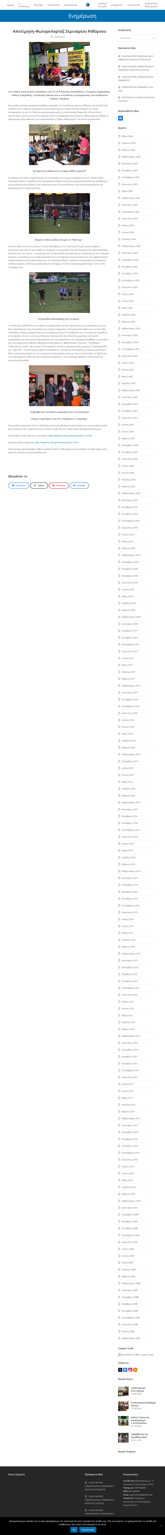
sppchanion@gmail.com (141, 1494)
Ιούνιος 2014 (128, 843)
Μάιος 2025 (127, 191)
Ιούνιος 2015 (128, 774)
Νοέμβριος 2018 (129, 568)
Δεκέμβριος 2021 (130, 404)
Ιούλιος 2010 (128, 1166)
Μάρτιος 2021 (128, 438)
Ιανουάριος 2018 (130, 623)
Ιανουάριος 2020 (130, 500)
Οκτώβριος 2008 (130, 1310)
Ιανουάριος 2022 (130, 397)
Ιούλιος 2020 (128, 465)
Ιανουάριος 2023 (130, 335)
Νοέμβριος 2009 (129, 1221)
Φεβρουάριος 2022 (131, 390)
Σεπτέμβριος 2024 (130, 211)
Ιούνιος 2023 (128, 300)
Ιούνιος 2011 (128, 1091)
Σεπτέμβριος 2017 (130, 644)
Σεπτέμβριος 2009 (130, 1235)
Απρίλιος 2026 (129, 142)
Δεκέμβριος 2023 (130, 259)
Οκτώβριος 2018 (130, 575)
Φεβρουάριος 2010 (131, 1200)
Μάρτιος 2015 (128, 795)
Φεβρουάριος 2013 (131, 953)
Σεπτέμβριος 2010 (130, 1152)
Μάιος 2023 (127, 307)
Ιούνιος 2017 (128, 658)
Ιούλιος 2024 (128, 225)
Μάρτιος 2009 (128, 1276)
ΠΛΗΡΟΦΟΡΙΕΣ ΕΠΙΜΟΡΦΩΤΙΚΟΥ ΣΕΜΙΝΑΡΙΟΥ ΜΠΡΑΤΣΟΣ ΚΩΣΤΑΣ (99, 1500)
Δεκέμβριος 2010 (130, 1132)
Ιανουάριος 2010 (130, 1207)
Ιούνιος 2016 (128, 726)
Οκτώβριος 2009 (130, 1228)
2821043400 (140, 1487)
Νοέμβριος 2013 (129, 891)
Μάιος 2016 (127, 733)
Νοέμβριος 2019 (129, 507)
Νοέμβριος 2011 (129, 1056)
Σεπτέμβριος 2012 (130, 987)
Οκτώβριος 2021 (130, 410)
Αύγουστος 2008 (130, 1324)
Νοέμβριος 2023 (129, 266)
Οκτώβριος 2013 (130, 898)
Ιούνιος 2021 (128, 431)
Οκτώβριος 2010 (130, 1145)
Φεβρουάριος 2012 (131, 1036)
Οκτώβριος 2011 (130, 1063)
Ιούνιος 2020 (128, 472)
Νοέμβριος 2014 (129, 816)
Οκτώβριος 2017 (130, 637)
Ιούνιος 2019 (128, 534)
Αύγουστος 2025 (130, 184)
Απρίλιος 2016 (129, 740)
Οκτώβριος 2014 (130, 822)
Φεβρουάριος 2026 (131, 156)
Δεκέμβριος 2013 (130, 884)
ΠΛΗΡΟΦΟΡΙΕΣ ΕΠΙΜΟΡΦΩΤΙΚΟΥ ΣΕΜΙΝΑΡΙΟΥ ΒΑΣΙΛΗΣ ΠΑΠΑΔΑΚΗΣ (99, 1486)
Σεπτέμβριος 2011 (130, 1070)
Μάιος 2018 (127, 596)
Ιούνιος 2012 (128, 1008)
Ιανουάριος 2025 (130, 204)
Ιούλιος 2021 (128, 424)
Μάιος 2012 (127, 1015)
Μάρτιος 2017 (128, 678)
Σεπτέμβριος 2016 (130, 706)
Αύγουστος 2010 (130, 1159)
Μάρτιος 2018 (128, 610)
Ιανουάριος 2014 (130, 878)
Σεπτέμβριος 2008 (130, 1317)
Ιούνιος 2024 (128, 232)
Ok (74, 1529)
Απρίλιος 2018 (129, 603)
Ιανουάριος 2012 (130, 1042)
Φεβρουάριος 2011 (131, 1118)
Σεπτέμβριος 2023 (130, 280)
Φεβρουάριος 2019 (131, 555)
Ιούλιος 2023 (128, 294)
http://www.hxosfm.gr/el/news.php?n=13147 (56, 442)
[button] (18, 486)
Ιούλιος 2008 (128, 1331)
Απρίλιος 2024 (129, 239)
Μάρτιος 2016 (128, 747)
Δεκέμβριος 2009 (130, 1214)
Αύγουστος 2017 (130, 651)
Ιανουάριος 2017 (130, 692)
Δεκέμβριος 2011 (130, 1049)
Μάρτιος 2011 (128, 1111)
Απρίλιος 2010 (129, 1187)
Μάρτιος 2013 (128, 946)
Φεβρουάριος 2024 (131, 246)
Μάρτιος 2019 (128, 548)
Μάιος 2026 (127, 136)
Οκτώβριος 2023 (130, 273)
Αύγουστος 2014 (130, 836)
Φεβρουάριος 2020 (131, 493)
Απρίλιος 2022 (129, 383)
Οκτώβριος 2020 (130, 452)
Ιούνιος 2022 (128, 369)
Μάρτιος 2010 (128, 1193)
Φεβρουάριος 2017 (131, 685)
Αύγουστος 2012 (130, 994)
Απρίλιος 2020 (129, 479)
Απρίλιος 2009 (129, 1269)
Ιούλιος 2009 (128, 1249)
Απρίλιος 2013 (129, 939)
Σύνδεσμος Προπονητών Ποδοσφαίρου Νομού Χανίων (137, 1502)
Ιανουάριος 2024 (130, 252)
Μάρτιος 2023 (128, 321)
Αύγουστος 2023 (130, 287)
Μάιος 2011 (127, 1097)
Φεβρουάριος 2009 (131, 1283)
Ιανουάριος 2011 (130, 1125)
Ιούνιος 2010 (128, 1173)
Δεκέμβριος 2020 (130, 445)
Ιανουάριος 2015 (130, 809)
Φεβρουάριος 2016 (131, 754)
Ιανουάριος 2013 (130, 960)
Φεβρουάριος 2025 (131, 198)
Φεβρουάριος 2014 (131, 871)
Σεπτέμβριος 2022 (130, 349)
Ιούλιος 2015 (128, 768)
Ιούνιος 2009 (128, 1255)
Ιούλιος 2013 (128, 919)
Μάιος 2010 (127, 1180)
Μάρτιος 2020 (128, 486)
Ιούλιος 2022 (128, 362)
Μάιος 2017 (127, 664)
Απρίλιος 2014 (129, 857)
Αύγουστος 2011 (130, 1077)
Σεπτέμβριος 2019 (130, 520)
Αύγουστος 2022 (130, 355)
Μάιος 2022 (127, 376)
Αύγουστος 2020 (130, 458)
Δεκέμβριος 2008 (130, 1297)
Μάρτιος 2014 (128, 864)
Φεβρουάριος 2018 (131, 616)
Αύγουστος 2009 (130, 1242)
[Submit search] (154, 38)
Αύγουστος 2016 (130, 713)
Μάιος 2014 (127, 850)
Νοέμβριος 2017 (129, 630)
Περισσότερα (88, 1529)
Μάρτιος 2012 (128, 1029)
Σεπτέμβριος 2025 (130, 177)
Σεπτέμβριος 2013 (130, 905)
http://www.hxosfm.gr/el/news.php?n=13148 (70, 435)
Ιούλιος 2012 (128, 1001)
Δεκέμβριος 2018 (130, 562)
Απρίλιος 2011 (129, 1104)
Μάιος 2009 (127, 1262)
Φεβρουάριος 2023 (131, 328)
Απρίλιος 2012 (129, 1022)
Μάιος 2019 (127, 541)
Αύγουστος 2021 (130, 417)
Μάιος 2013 (127, 932)
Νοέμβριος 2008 (129, 1303)
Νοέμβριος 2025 (129, 170)
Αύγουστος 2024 (130, 218)
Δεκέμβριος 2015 (130, 761)
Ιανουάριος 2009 (130, 1290)
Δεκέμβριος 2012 (130, 967)
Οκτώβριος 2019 (130, 513)
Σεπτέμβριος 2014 (130, 829)
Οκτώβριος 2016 (130, 699)
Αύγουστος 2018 (130, 582)
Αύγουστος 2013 (130, 912)
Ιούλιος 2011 (128, 1084)
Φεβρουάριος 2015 (131, 802)
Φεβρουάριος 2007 (131, 1338)
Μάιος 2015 (127, 781)
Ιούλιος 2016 (128, 720)
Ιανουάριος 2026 (130, 163)
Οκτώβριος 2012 (130, 981)
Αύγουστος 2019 (130, 527)
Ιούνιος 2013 (128, 926)
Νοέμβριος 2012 (129, 974)
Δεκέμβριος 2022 (130, 342)
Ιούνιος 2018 (128, 589)
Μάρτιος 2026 (128, 149)
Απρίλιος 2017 (129, 671)
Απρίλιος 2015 (129, 788)
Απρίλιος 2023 (129, 314)
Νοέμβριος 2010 (129, 1139)
